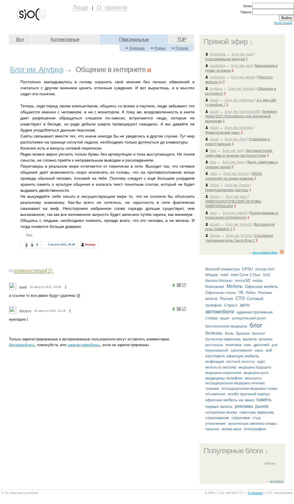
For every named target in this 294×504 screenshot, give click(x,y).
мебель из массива (220, 367)
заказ (258, 350)
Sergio (215, 236)
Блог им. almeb (243, 77)
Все (20, 39)
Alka (213, 151)
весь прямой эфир (265, 252)
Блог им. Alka (235, 139)
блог (255, 325)
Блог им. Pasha (237, 185)
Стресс (230, 305)
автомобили (219, 312)
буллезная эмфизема (223, 339)
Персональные (134, 39)
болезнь (214, 333)
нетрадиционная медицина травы (249, 389)
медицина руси (256, 373)
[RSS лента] (282, 252)
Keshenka (218, 54)
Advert (215, 224)
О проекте (112, 7)
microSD (242, 280)
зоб (269, 350)
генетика (233, 344)
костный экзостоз (241, 362)
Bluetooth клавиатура (222, 269)
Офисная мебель (261, 286)
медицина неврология (223, 373)
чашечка (212, 429)
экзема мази (231, 429)
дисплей (261, 344)
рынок (261, 406)
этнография (255, 429)
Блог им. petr (233, 151)
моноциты (253, 378)
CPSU (247, 269)
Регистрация (283, 23)
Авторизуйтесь (22, 345)
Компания (214, 286)
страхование (217, 417)
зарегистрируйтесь (83, 345)
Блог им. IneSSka (238, 128)
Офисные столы (220, 292)
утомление (215, 423)
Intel (224, 274)
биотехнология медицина (226, 326)
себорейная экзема (221, 412)
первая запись (219, 406)
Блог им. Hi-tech (236, 174)
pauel (214, 100)
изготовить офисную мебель (232, 356)
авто (244, 305)
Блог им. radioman (239, 100)
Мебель (235, 286)
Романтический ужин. (222, 133)
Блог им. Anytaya (241, 89)
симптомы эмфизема (256, 412)
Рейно (251, 293)
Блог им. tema (234, 162)
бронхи (242, 333)
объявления (215, 394)
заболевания (241, 350)
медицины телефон (224, 378)
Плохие (181, 48)
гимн (247, 345)
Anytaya (216, 89)
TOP (181, 39)
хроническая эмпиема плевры (252, 424)
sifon (213, 174)
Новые (160, 48)
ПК (240, 292)
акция (224, 318)
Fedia (214, 185)
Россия (226, 298)
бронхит (258, 334)
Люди (80, 7)
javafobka (217, 66)
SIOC (267, 275)
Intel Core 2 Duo (245, 274)
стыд (256, 418)
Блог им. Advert (235, 213)
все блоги (276, 481)
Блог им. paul (242, 54)
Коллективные (65, 39)
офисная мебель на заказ (229, 400)
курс (261, 361)
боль (229, 333)
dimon (215, 197)
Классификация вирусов (225, 59)
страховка (240, 417)
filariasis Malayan (219, 281)
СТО (240, 298)
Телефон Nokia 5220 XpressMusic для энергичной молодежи (241, 116)
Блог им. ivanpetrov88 (242, 112)
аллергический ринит (249, 318)
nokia (257, 280)
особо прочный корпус (249, 393)
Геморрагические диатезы (226, 190)
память (264, 399)
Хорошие (137, 48)
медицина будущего (255, 367)
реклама (244, 406)
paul (213, 213)
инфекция (214, 361)
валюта (250, 339)
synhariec (217, 77)
